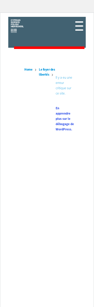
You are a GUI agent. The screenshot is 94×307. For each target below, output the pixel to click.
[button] (79, 26)
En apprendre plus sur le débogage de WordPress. (65, 119)
